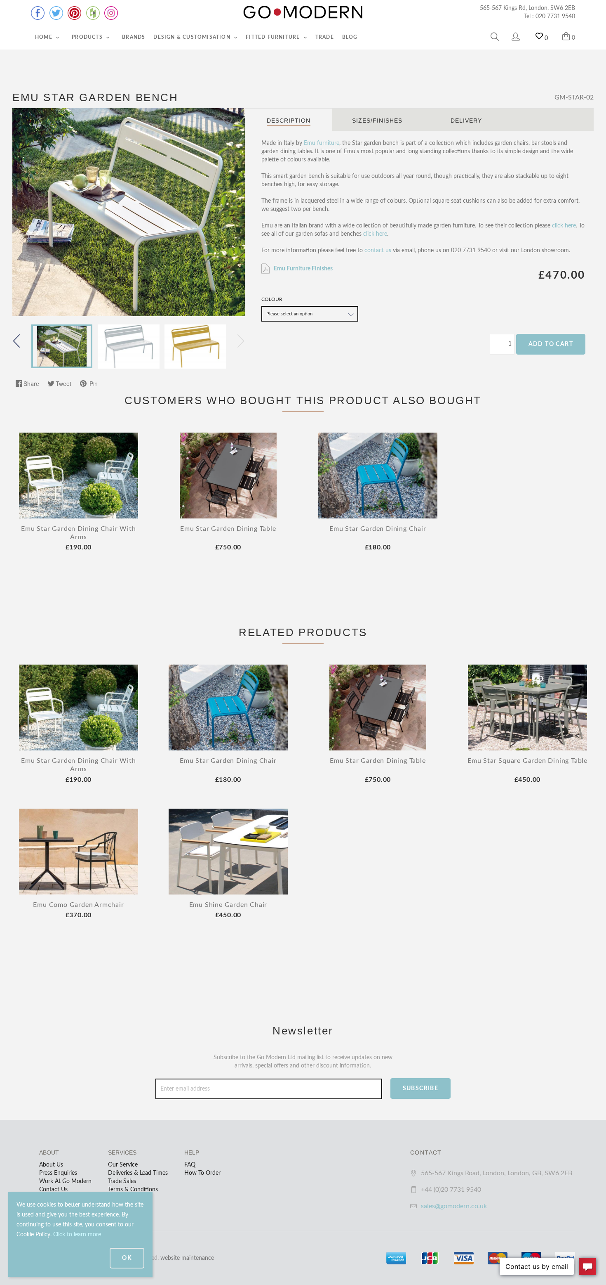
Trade (324, 37)
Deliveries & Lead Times (138, 1173)
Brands (133, 37)
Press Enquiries (58, 1173)
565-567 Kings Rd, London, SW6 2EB (527, 8)
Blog (350, 37)
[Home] (303, 12)
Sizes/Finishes (377, 120)
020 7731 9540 (555, 16)
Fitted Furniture (273, 37)
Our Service (123, 1165)
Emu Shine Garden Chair (228, 905)
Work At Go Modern (65, 1181)
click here (564, 226)
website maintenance (187, 1258)
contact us (377, 250)
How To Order (202, 1173)
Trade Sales (122, 1181)
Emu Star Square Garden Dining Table (527, 760)
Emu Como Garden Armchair (78, 905)
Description (288, 120)
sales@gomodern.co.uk (454, 1206)
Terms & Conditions (133, 1190)
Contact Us (53, 1190)
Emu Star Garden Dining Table (228, 528)
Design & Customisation (192, 37)
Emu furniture (321, 143)
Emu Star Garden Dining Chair (377, 528)
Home (44, 37)
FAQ (189, 1165)
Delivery (466, 120)
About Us (51, 1165)
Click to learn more (77, 1235)
